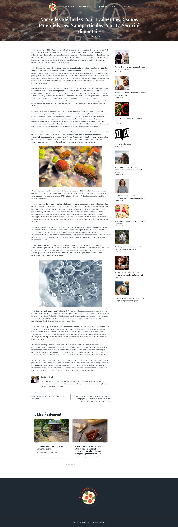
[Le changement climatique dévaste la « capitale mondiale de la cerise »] (131, 237)
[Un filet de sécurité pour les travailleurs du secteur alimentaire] (131, 57)
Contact (126, 7)
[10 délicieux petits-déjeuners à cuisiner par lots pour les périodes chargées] (131, 288)
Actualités (69, 7)
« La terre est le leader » (124, 144)
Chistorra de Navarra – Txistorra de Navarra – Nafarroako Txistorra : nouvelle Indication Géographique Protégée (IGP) (89, 450)
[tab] (66, 464)
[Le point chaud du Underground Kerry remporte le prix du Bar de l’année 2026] (131, 263)
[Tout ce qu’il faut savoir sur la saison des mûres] (131, 109)
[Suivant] (104, 441)
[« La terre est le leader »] (131, 134)
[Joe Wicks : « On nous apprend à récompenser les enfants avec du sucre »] (131, 186)
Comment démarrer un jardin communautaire (50, 447)
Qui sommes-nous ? (108, 7)
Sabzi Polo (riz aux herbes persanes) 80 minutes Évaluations (48, 396)
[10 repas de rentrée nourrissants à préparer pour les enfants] (131, 83)
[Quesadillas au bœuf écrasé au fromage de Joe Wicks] (131, 211)
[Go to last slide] (36, 441)
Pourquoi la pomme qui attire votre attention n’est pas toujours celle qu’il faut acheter (129, 169)
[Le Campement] (53, 7)
